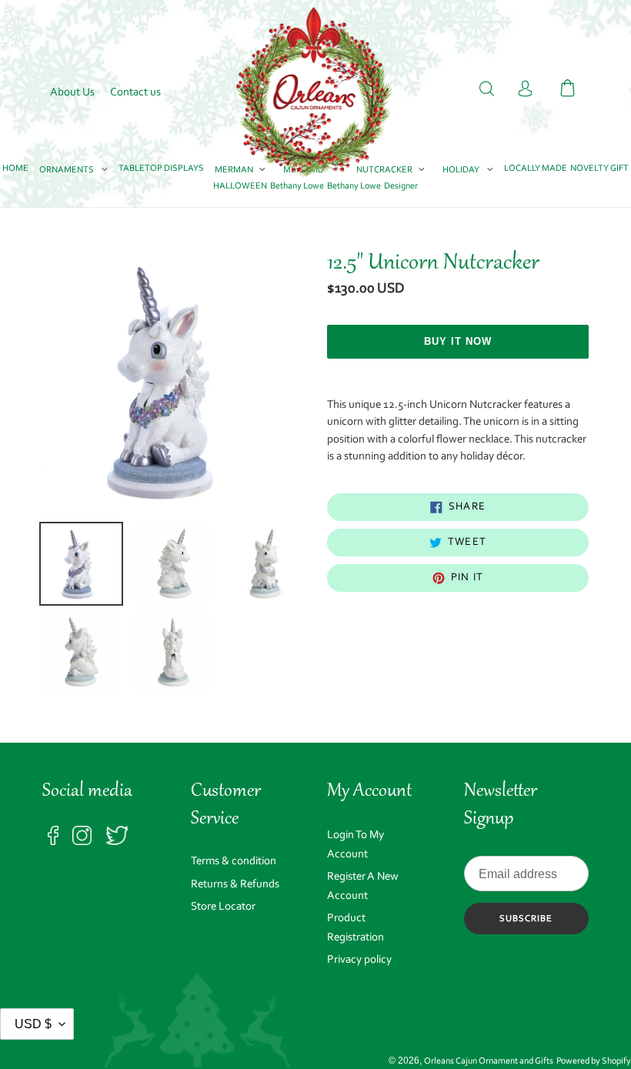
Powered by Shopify (593, 1061)
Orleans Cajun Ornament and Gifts (488, 1061)
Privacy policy (359, 960)
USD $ (33, 1024)
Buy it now (458, 341)
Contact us (135, 93)
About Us (72, 93)
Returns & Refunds (235, 884)
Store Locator (223, 907)
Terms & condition (233, 861)
